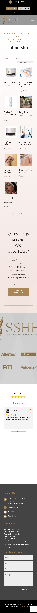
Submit (25, 590)
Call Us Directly (18, 292)
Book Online (11, 8)
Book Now (12, 516)
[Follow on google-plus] (26, 12)
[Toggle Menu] (32, 20)
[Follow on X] (14, 12)
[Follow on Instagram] (18, 12)
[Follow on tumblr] (22, 12)
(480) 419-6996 (19, 2)
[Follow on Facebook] (10, 12)
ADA (18, 606)
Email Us (11, 512)
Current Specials (24, 8)
